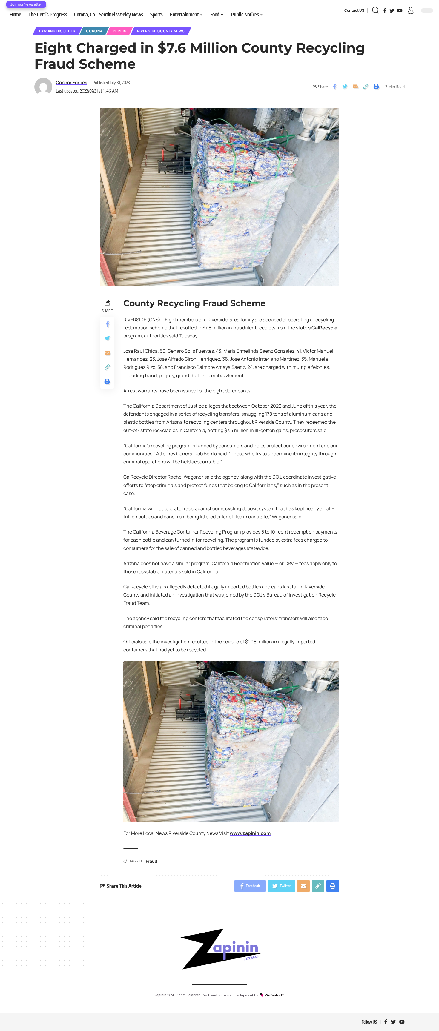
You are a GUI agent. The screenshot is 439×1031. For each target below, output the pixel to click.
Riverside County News (161, 31)
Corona (94, 31)
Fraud (151, 861)
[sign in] (410, 10)
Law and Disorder (57, 31)
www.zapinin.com (250, 833)
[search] (375, 10)
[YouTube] (400, 10)
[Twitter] (392, 10)
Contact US (354, 10)
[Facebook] (385, 10)
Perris (119, 31)
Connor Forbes (71, 82)
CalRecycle (324, 327)
